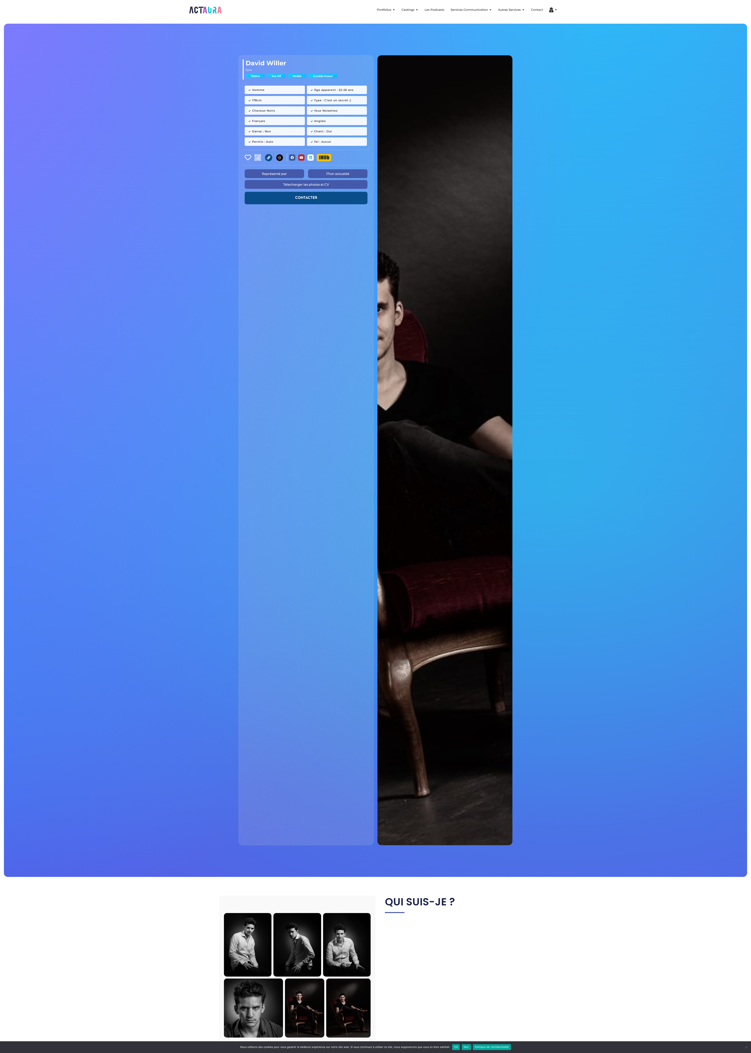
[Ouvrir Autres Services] (523, 10)
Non (466, 1047)
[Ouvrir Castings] (416, 10)
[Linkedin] (310, 157)
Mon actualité (337, 174)
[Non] (746, 1047)
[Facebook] (292, 157)
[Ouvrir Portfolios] (393, 10)
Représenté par (274, 174)
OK (456, 1047)
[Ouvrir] (555, 10)
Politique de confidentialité (492, 1047)
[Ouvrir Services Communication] (490, 10)
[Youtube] (301, 157)
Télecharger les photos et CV (306, 184)
